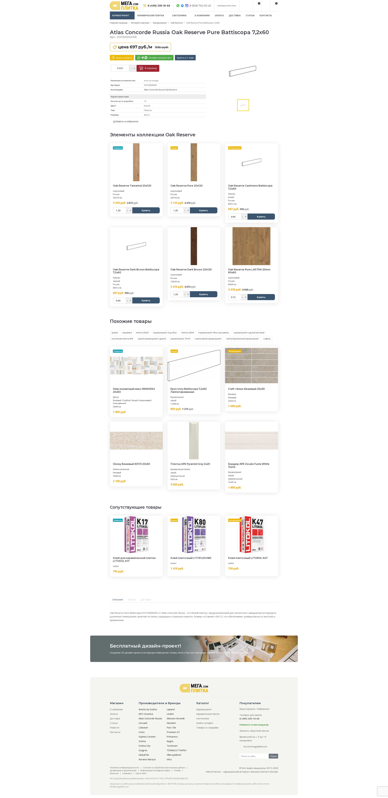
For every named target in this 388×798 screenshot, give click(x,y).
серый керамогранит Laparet (152, 338)
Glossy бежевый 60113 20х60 (131, 464)
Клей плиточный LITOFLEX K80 (191, 558)
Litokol (116, 566)
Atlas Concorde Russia (150, 718)
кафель (267, 338)
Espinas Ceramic (147, 736)
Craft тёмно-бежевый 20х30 (246, 388)
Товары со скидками (207, 727)
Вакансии (114, 773)
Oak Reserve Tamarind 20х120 (132, 185)
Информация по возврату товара (155, 770)
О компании (202, 15)
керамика (127, 332)
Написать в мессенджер (254, 724)
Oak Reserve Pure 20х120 (187, 185)
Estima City (144, 745)
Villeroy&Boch (174, 754)
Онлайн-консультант (160, 57)
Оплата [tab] (132, 599)
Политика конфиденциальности (124, 767)
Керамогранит (121, 15)
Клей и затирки (204, 722)
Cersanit (143, 722)
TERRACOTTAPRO (176, 750)
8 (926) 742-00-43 (200, 5)
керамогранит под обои (165, 332)
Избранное (263, 708)
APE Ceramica (146, 713)
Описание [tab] (117, 599)
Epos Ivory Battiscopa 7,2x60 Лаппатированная (189, 390)
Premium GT (173, 732)
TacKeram (172, 745)
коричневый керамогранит (208, 338)
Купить (146, 210)
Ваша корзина (247, 708)
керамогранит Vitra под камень (214, 332)
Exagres (143, 750)
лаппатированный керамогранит (242, 338)
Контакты (266, 15)
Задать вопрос (123, 57)
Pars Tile (171, 727)
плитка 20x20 (142, 332)
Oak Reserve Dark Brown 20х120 (191, 269)
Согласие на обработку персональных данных (164, 767)
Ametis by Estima (148, 709)
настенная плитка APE (122, 338)
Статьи (250, 15)
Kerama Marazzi (147, 759)
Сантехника (179, 15)
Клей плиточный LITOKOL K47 (248, 558)
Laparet (171, 709)
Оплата (219, 15)
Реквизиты (127, 773)
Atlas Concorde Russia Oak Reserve (160, 89)
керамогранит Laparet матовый (249, 332)
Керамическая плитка (151, 15)
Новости (114, 727)
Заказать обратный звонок (254, 730)
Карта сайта (141, 773)
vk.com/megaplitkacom (255, 746)
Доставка (235, 15)
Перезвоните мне (226, 6)
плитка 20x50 (187, 332)
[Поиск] (265, 5)
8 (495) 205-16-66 (158, 5)
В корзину (150, 68)
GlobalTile (144, 754)
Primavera (172, 736)
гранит (115, 332)
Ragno (170, 741)
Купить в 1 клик (185, 57)
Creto (142, 732)
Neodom (171, 722)
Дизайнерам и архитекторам (123, 770)
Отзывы (177, 770)
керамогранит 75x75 (180, 338)
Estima (142, 741)
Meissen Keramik (176, 718)
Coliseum (143, 727)
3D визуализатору (241, 652)
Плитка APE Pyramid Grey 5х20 (190, 464)
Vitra (169, 759)
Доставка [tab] (146, 599)
